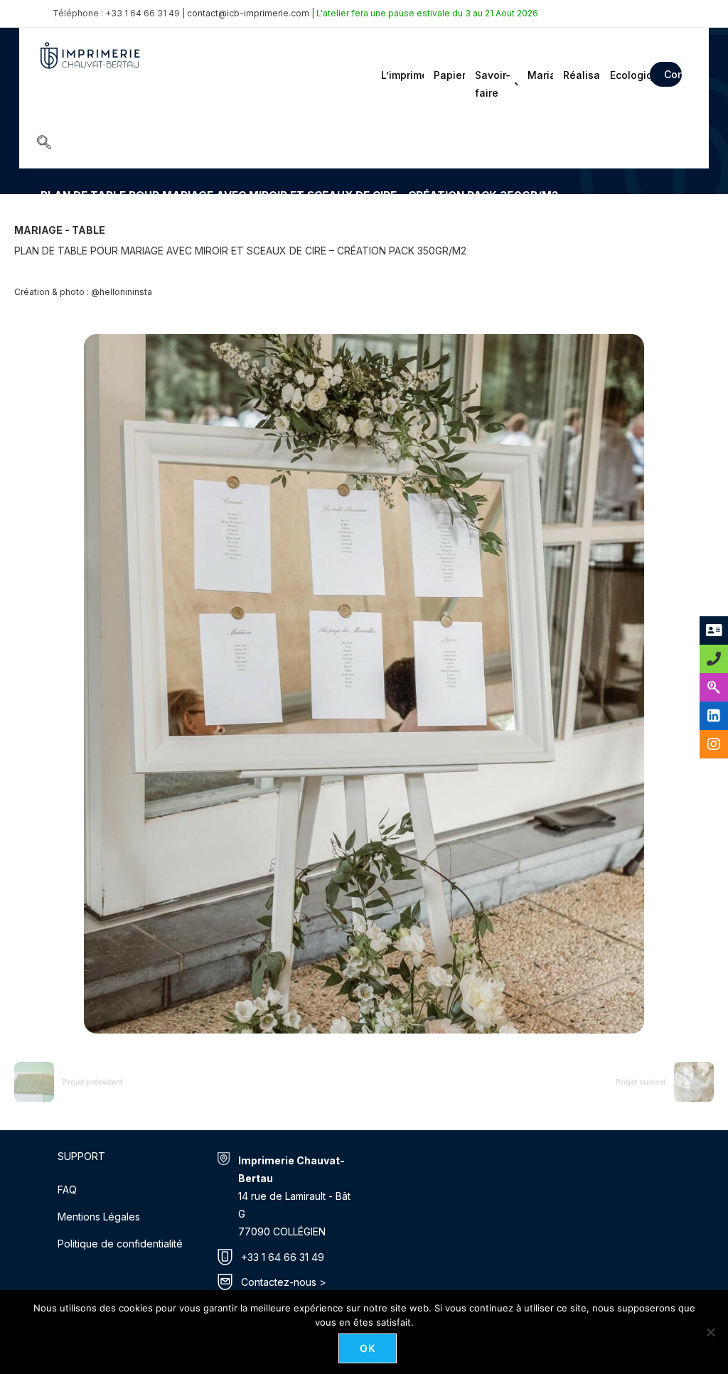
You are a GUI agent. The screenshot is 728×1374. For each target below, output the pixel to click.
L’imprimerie (401, 75)
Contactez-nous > (283, 1282)
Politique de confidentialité (120, 1244)
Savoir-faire (492, 84)
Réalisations (580, 75)
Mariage (539, 75)
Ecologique (625, 75)
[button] (44, 143)
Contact (673, 74)
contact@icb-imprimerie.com (248, 13)
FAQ (67, 1190)
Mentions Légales (99, 1217)
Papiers (448, 75)
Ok (368, 1348)
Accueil (56, 215)
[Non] (710, 1332)
